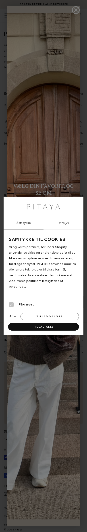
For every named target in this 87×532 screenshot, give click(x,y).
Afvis (13, 316)
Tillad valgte (49, 316)
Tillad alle (43, 326)
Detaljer (63, 223)
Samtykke (24, 223)
